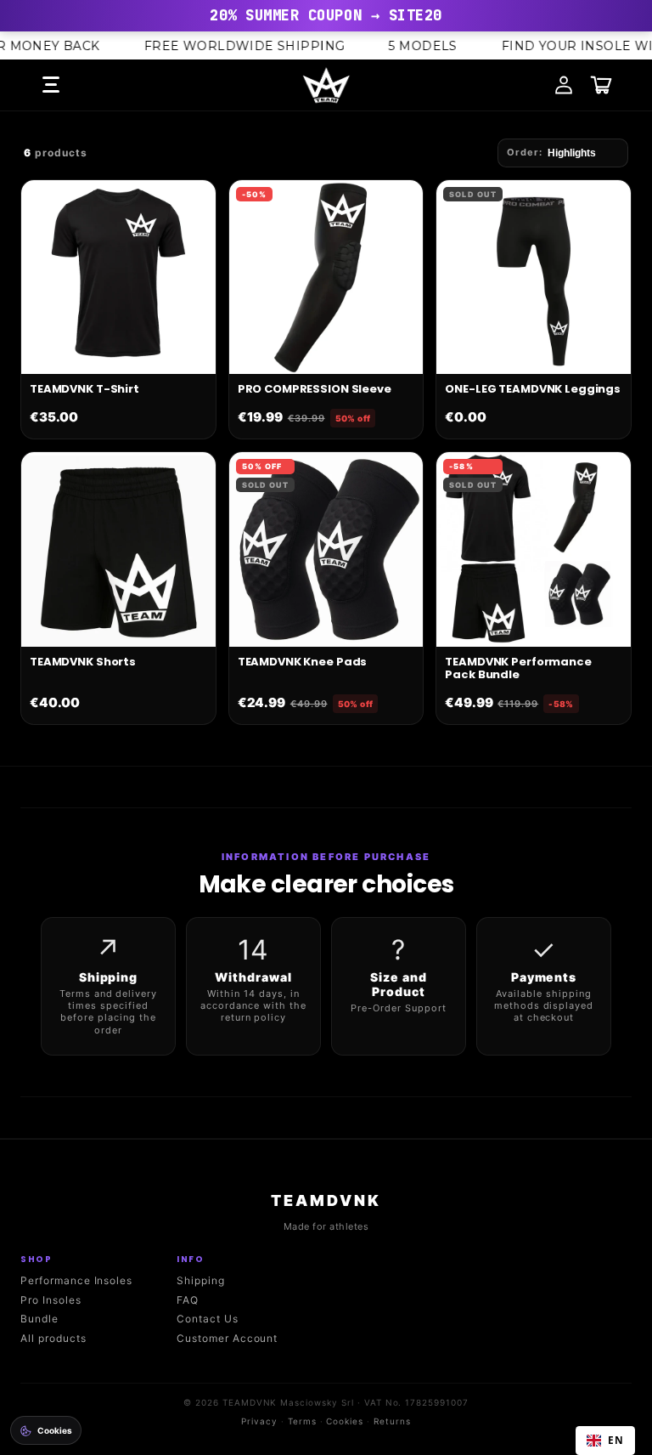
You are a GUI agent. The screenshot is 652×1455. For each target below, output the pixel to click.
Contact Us (208, 1318)
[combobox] (605, 1440)
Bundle (39, 1318)
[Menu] (51, 85)
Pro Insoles (51, 1300)
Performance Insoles (76, 1280)
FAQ (188, 1300)
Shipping (201, 1280)
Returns (392, 1421)
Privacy (259, 1421)
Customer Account (227, 1338)
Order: (524, 152)
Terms (302, 1421)
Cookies (344, 1421)
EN (616, 1440)
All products (53, 1338)
